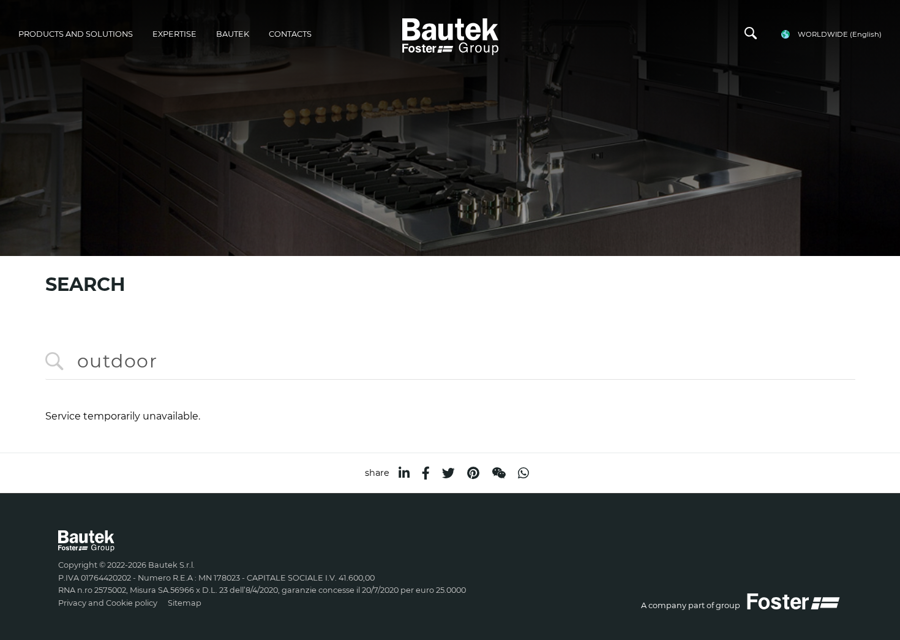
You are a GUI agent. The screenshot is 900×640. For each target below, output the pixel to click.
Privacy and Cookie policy (107, 603)
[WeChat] (499, 473)
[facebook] (426, 473)
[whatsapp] (523, 473)
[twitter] (448, 473)
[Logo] (450, 35)
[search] (750, 36)
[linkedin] (404, 473)
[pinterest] (473, 473)
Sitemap (184, 603)
